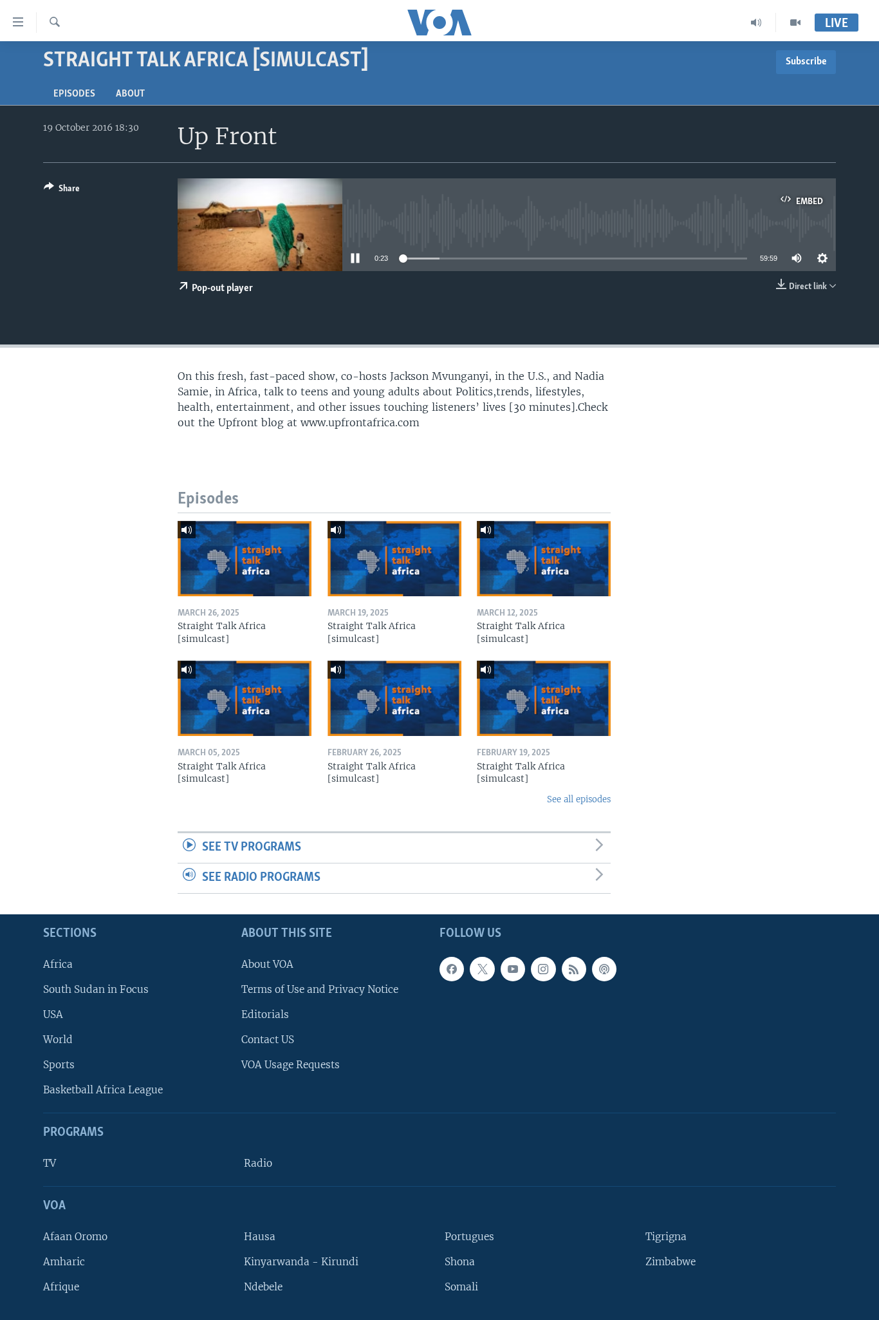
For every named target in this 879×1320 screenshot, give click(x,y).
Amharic (64, 1261)
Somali (461, 1287)
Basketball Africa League (103, 1090)
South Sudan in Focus (96, 989)
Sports (59, 1065)
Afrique (61, 1287)
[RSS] (574, 968)
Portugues (469, 1236)
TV (49, 1163)
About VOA (267, 963)
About (130, 94)
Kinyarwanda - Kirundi (301, 1261)
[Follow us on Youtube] (513, 968)
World (58, 1039)
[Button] (62, 190)
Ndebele (263, 1287)
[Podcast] (604, 968)
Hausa (259, 1236)
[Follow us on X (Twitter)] (482, 968)
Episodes (74, 94)
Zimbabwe (670, 1261)
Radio (258, 1163)
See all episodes (579, 799)
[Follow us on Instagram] (543, 968)
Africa (58, 963)
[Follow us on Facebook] (451, 968)
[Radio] (756, 22)
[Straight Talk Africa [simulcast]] (244, 558)
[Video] (795, 22)
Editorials (265, 1014)
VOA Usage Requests (290, 1065)
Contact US (267, 1039)
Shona (460, 1261)
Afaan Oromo (75, 1236)
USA (53, 1014)
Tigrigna (666, 1236)
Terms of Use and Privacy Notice (319, 989)
